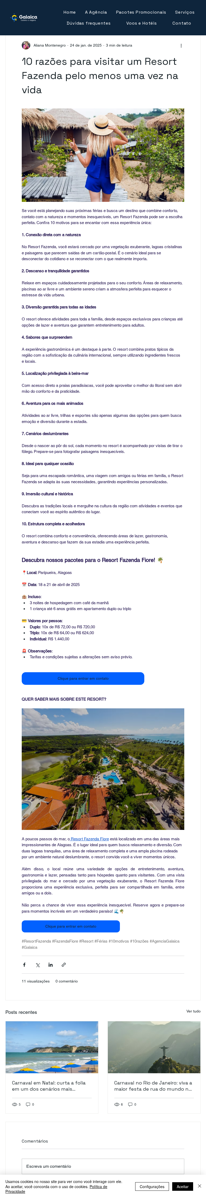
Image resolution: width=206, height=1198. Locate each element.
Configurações (152, 1186)
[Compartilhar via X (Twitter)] (37, 964)
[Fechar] (199, 1186)
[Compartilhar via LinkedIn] (50, 964)
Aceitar (183, 1186)
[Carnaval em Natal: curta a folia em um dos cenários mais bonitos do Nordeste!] (52, 1047)
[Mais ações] (181, 45)
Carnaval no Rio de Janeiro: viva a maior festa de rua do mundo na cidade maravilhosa (153, 1086)
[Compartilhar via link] (63, 964)
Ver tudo (193, 1011)
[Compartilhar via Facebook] (24, 964)
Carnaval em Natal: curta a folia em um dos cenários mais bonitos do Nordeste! (49, 1086)
